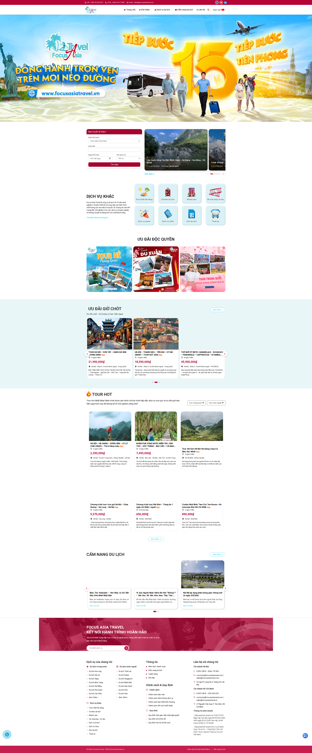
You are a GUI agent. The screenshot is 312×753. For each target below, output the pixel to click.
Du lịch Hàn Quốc (125, 686)
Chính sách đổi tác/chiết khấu (160, 706)
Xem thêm (217, 310)
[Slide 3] (215, 173)
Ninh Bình (148, 519)
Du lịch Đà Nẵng (95, 686)
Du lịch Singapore (125, 679)
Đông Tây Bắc (119, 458)
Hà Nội (93, 366)
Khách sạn (93, 715)
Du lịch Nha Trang (96, 682)
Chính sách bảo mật (156, 694)
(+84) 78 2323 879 (96, 2)
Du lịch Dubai (124, 675)
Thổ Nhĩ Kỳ (122, 366)
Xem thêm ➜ (149, 174)
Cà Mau (154, 458)
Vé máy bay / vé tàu (97, 719)
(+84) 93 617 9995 (118, 2)
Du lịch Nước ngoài (110, 366)
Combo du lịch (95, 711)
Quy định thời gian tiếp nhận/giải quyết (163, 715)
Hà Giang (128, 458)
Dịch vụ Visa (94, 726)
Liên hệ (202, 10)
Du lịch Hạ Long (95, 671)
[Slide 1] (211, 173)
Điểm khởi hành (93, 137)
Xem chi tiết (94, 606)
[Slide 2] (214, 173)
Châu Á (99, 366)
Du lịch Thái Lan (125, 671)
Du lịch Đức (123, 690)
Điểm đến (91, 146)
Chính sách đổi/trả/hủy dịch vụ (160, 698)
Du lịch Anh (123, 693)
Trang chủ (130, 10)
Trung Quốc (168, 366)
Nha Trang (208, 366)
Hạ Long (102, 519)
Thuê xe (92, 734)
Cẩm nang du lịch (185, 10)
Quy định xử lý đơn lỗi (157, 719)
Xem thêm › (93, 697)
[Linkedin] (225, 2)
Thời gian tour (121, 155)
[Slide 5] (219, 173)
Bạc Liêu (148, 458)
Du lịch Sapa (94, 679)
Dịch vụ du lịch (163, 10)
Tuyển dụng (153, 674)
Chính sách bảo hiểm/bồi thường (161, 702)
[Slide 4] (217, 173)
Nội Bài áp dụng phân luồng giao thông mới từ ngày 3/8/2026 (109, 594)
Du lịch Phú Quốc (95, 690)
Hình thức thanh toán (157, 666)
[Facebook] (217, 2)
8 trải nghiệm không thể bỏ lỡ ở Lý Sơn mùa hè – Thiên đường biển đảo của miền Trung (156, 594)
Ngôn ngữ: (217, 10)
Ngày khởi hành (93, 155)
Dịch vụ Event (94, 723)
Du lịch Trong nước (196, 366)
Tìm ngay (114, 164)
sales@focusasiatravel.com (144, 2)
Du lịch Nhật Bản (125, 682)
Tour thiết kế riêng (96, 708)
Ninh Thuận (217, 366)
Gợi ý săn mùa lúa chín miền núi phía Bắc (201, 593)
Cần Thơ (162, 458)
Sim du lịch (93, 730)
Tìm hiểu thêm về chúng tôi (97, 218)
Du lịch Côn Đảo (95, 693)
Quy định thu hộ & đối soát (159, 723)
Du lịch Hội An (94, 675)
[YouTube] (221, 2)
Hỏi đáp (151, 678)
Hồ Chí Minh (189, 458)
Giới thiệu (145, 10)
